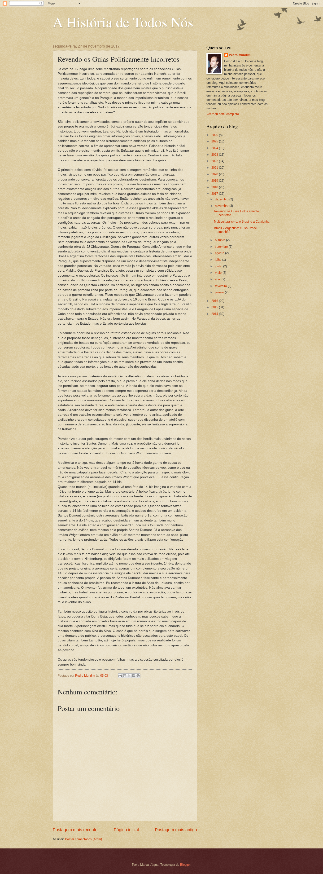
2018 (215, 187)
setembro (222, 246)
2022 (215, 161)
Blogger (185, 864)
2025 (215, 141)
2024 (215, 148)
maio (219, 272)
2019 (215, 180)
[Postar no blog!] (124, 675)
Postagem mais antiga (176, 829)
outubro (220, 240)
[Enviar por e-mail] (120, 675)
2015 (215, 307)
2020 (215, 174)
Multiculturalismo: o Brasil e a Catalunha (241, 221)
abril (218, 279)
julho (218, 259)
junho (219, 266)
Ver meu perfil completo (222, 114)
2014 (215, 314)
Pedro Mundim (240, 55)
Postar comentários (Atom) (83, 839)
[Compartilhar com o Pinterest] (138, 675)
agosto (220, 253)
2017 (215, 193)
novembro (222, 205)
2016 (215, 301)
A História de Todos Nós (123, 21)
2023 (215, 154)
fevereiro (221, 286)
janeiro (220, 292)
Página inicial (126, 829)
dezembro (222, 199)
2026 (215, 135)
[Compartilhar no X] (129, 675)
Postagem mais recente (75, 829)
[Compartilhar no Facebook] (133, 675)
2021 (215, 167)
